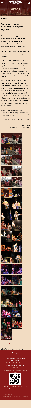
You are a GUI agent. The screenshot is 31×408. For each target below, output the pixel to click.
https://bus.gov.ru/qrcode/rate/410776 (17, 388)
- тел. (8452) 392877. (15, 365)
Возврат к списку (5, 343)
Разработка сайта (15, 398)
